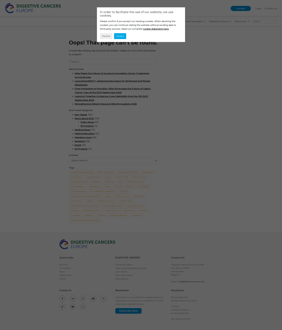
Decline (106, 36)
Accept (120, 36)
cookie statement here (156, 29)
